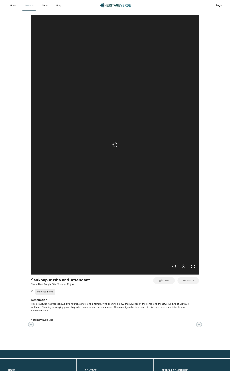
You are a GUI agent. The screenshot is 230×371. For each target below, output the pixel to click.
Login (219, 5)
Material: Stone (45, 291)
